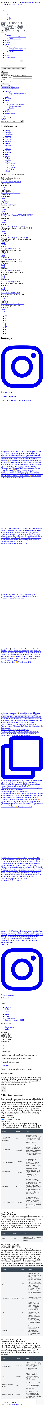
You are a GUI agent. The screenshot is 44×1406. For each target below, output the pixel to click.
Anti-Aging (8, 138)
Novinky (8, 42)
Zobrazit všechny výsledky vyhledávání (13, 68)
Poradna (7, 44)
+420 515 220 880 (16, 4)
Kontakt (7, 55)
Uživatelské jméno (7, 77)
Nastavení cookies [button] (7, 1084)
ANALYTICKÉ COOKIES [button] (10, 1245)
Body (15, 39)
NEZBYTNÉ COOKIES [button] (9, 1117)
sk (9, 16)
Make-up (8, 145)
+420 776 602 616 (28, 2)
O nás (7, 53)
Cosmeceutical (17, 37)
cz (7, 14)
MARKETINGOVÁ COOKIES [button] (11, 1339)
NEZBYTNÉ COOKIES (11, 1119)
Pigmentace (8, 141)
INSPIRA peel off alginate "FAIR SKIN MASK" (17, 215)
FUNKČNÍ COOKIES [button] (8, 1212)
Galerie (7, 46)
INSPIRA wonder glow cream (10, 193)
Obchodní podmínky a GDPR (14, 1020)
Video (16, 50)
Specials (7, 143)
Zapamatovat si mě (7, 82)
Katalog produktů (10, 57)
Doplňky (8, 160)
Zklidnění (8, 132)
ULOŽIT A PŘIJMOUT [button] (9, 1402)
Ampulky (8, 152)
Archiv (11, 52)
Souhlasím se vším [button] (19, 1084)
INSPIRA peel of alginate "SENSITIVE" (14, 226)
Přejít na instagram (7, 998)
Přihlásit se (6, 1065)
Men (6, 147)
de (10, 18)
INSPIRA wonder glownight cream (12, 304)
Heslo (3, 79)
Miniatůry (8, 171)
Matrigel (7, 156)
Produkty (8, 35)
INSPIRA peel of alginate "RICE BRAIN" (15, 237)
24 (6, 331)
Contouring (12, 163)
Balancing (8, 136)
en (10, 19)
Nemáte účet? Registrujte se (10, 88)
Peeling (7, 158)
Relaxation (12, 167)
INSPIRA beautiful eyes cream (11, 182)
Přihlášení (5, 73)
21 (6, 326)
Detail (3, 187)
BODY (7, 162)
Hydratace (8, 130)
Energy (11, 165)
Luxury (7, 150)
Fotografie (17, 48)
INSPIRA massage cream (9, 204)
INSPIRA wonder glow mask (10, 248)
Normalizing (9, 134)
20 (6, 324)
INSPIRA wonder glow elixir (10, 293)
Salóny (7, 40)
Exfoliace (8, 149)
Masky (7, 154)
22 (6, 328)
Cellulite (11, 169)
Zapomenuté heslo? (7, 86)
